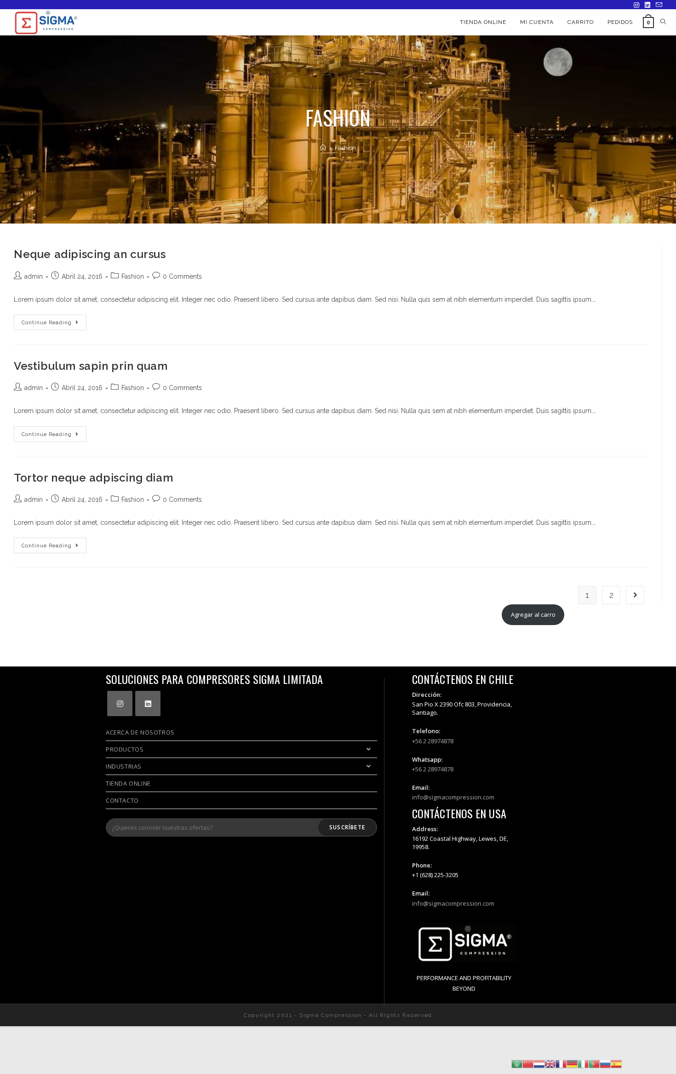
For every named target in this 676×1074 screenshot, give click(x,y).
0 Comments (182, 276)
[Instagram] (636, 5)
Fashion (132, 276)
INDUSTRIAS (124, 766)
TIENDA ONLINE (128, 783)
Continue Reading (54, 324)
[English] (550, 1063)
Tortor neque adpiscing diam (93, 477)
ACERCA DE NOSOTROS (140, 732)
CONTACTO (122, 800)
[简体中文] (527, 1063)
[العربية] (516, 1063)
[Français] (561, 1063)
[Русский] (605, 1063)
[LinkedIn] (647, 5)
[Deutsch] (572, 1063)
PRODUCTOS (124, 749)
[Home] (323, 147)
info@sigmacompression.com (453, 797)
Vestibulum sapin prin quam (91, 366)
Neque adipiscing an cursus (90, 254)
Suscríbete (347, 827)
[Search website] (663, 22)
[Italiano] (583, 1063)
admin (33, 276)
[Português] (594, 1063)
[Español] (616, 1063)
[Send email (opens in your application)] (657, 5)
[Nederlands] (538, 1063)
